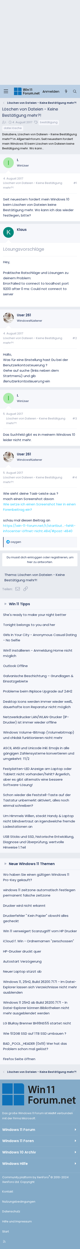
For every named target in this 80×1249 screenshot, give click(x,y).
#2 (74, 338)
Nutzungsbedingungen (18, 1201)
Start (5, 1231)
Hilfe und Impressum (17, 1221)
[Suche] (74, 91)
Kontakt (7, 1191)
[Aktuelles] (66, 91)
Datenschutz (11, 1211)
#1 (75, 183)
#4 (74, 477)
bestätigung (49, 122)
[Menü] (6, 91)
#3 (74, 418)
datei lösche (13, 128)
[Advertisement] (40, 42)
